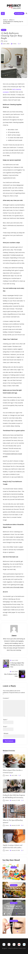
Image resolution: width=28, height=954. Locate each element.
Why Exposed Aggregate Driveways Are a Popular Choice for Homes (14, 908)
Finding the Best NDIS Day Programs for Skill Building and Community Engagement (14, 797)
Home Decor (13, 885)
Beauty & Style (13, 921)
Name (5, 719)
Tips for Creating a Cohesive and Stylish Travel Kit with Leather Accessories (12, 847)
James (5, 41)
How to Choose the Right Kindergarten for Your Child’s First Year (14, 872)
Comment (6, 698)
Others (3, 30)
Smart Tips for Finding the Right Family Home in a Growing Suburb (14, 890)
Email (5, 726)
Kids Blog (14, 867)
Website (6, 733)
